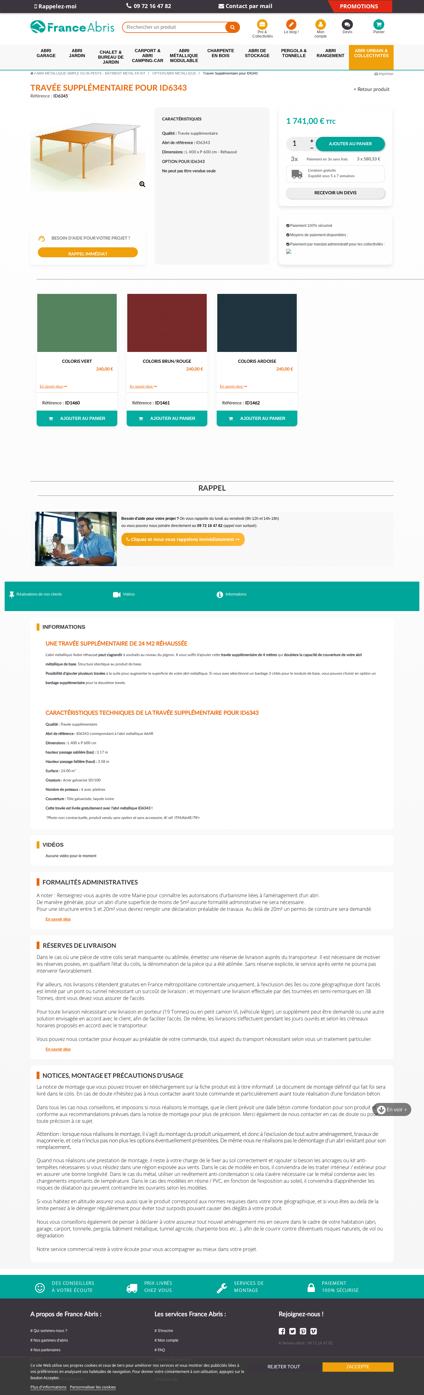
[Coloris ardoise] (257, 323)
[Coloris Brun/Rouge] (167, 323)
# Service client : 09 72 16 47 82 (306, 1343)
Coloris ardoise (257, 361)
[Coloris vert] (77, 323)
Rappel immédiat (87, 254)
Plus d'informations (48, 1387)
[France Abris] (72, 26)
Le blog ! (291, 32)
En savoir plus (51, 386)
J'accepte (357, 1367)
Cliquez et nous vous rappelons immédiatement (182, 539)
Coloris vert (77, 361)
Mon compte (320, 34)
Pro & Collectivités (262, 34)
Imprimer (386, 74)
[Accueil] (32, 73)
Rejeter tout (284, 1367)
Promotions (359, 6)
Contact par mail (248, 6)
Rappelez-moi (57, 6)
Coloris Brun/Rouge (167, 361)
